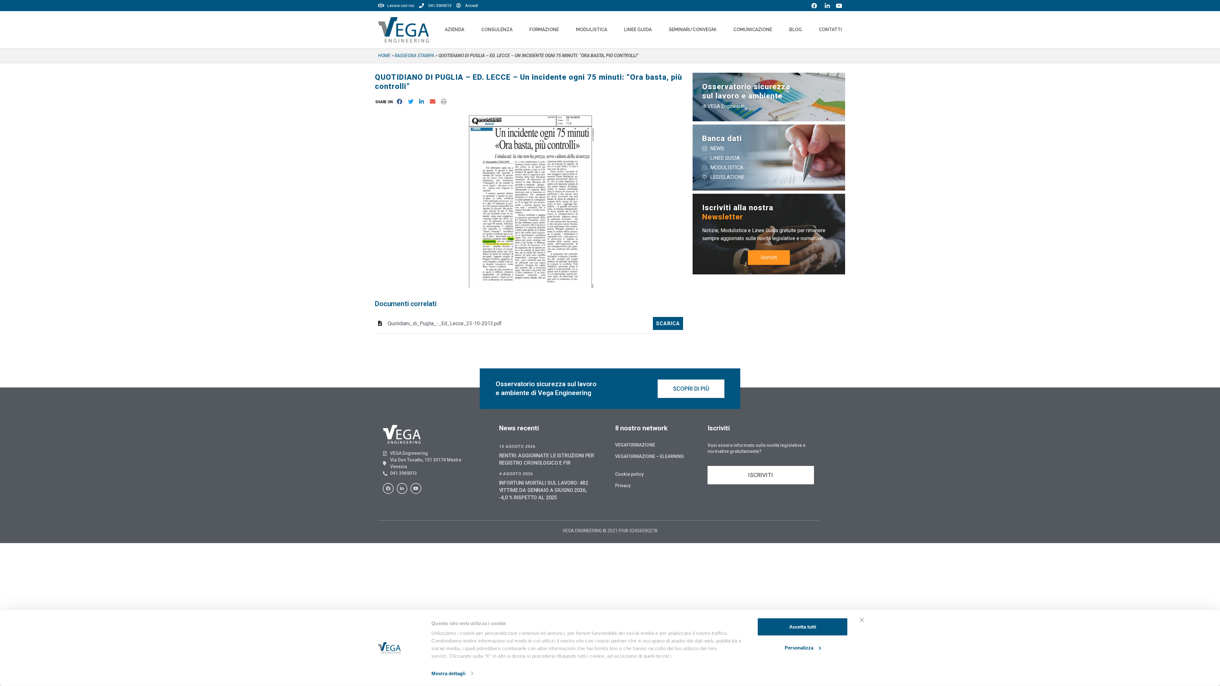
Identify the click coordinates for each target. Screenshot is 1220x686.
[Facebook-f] (388, 488)
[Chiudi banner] (862, 620)
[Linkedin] (402, 488)
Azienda (454, 29)
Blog (795, 29)
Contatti (830, 29)
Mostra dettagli (448, 673)
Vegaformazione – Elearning (649, 456)
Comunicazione (752, 29)
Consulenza (496, 29)
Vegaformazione (635, 444)
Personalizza (799, 647)
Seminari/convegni (692, 29)
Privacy (623, 485)
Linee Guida (638, 29)
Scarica (668, 323)
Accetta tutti (802, 626)
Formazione (544, 29)
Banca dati (722, 138)
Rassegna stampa (414, 55)
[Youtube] (415, 488)
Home (384, 55)
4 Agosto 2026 (516, 473)
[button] (385, 102)
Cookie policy (629, 474)
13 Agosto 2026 (517, 446)
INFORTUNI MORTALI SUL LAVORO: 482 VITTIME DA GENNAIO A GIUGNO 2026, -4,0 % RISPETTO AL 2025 (543, 490)
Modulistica (591, 29)
